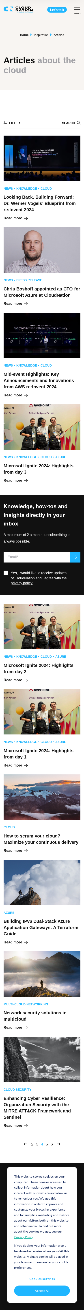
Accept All (42, 1290)
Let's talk (57, 10)
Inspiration (41, 34)
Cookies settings (42, 1279)
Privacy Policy (23, 1237)
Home (24, 34)
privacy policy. (22, 583)
